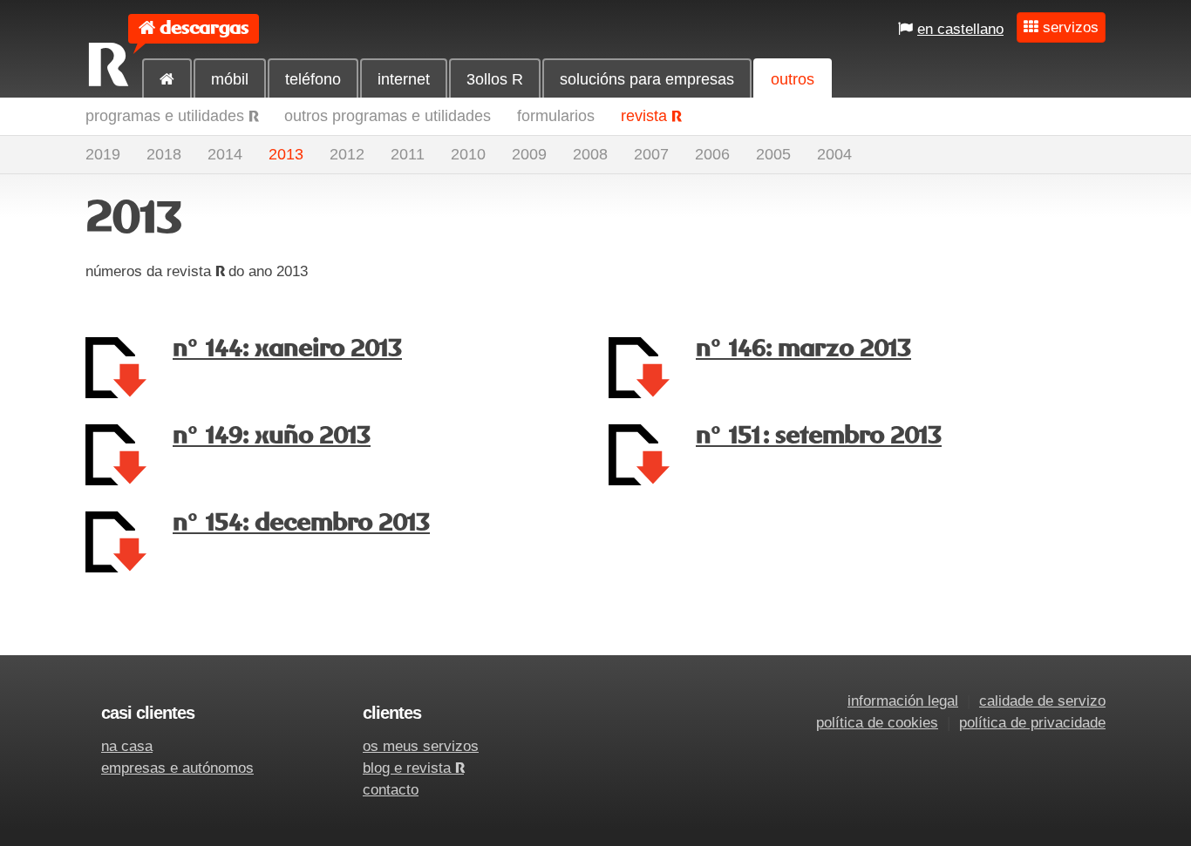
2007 (651, 154)
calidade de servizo (1042, 701)
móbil (229, 79)
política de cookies (877, 722)
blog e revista (413, 768)
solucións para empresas (647, 79)
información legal (902, 701)
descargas (204, 28)
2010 (468, 154)
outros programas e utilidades (387, 116)
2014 (225, 154)
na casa (127, 746)
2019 (102, 154)
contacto (391, 790)
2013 (286, 154)
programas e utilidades (171, 116)
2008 (590, 154)
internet (404, 79)
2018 (163, 154)
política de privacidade (1032, 722)
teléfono (313, 79)
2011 (408, 154)
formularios (556, 116)
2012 (347, 154)
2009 (529, 154)
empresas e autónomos (177, 768)
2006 (712, 154)
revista (651, 116)
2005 (773, 154)
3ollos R (494, 79)
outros (792, 79)
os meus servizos (421, 746)
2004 (834, 154)
